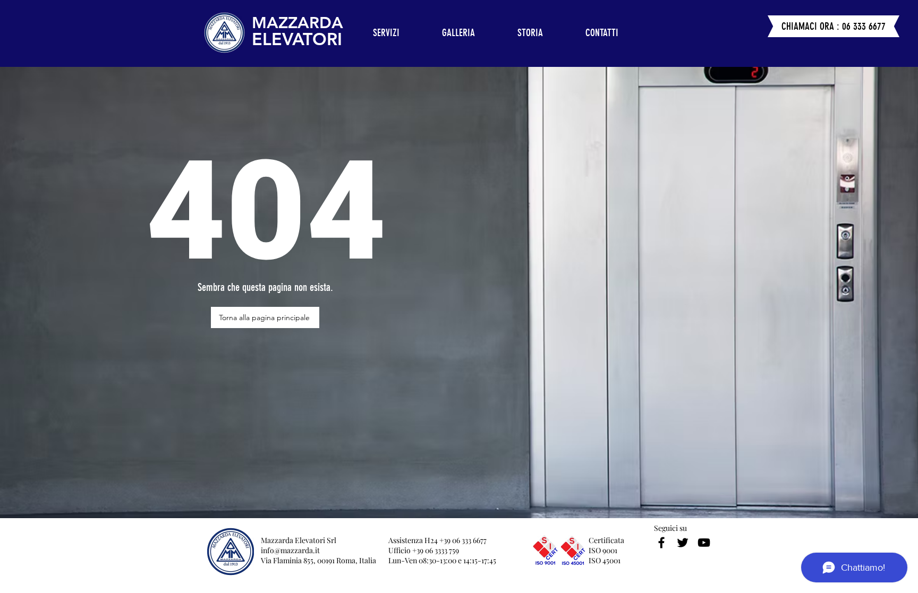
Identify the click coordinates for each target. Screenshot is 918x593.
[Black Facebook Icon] (661, 542)
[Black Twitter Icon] (682, 542)
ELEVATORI (297, 38)
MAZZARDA (297, 22)
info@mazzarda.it (290, 550)
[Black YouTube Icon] (703, 542)
